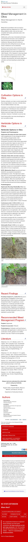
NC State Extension (9, 504)
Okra (20, 419)
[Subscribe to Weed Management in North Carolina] (26, 449)
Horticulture (6, 432)
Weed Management (14, 419)
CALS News (4, 514)
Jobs (25, 514)
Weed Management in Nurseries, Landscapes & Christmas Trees (11, 439)
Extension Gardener (8, 426)
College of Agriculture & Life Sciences (11, 511)
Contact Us (23, 516)
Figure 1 (11, 215)
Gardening (5, 429)
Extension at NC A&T (15, 514)
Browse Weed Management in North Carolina (15, 456)
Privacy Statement (9, 536)
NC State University (15, 525)
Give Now (4, 516)
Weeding (24, 419)
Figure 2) (18, 215)
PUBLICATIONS (7, 7)
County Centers (13, 516)
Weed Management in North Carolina (11, 21)
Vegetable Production (8, 435)
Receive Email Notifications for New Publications (14, 491)
